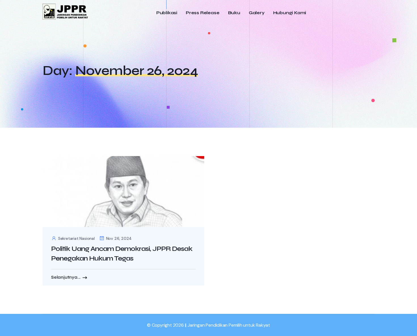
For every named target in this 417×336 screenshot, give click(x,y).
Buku (234, 13)
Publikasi (166, 13)
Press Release (202, 13)
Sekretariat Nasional (76, 238)
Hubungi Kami (289, 13)
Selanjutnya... (66, 277)
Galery (257, 13)
